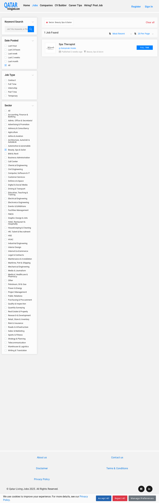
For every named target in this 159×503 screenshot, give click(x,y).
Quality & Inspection (17, 304)
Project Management (17, 292)
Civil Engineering (15, 169)
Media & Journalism (17, 271)
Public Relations (15, 296)
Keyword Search (14, 21)
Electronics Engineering (18, 202)
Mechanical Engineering (18, 267)
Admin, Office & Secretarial (20, 121)
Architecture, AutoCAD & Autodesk (19, 141)
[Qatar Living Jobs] (13, 6)
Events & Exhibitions (17, 206)
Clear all (150, 22)
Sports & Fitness (15, 335)
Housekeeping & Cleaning (19, 228)
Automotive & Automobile (19, 146)
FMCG (11, 214)
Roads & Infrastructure (18, 327)
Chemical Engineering (17, 165)
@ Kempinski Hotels (67, 48)
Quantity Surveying (16, 308)
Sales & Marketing (16, 331)
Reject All (120, 498)
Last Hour (12, 46)
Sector (8, 105)
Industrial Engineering (17, 243)
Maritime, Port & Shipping (19, 263)
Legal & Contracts (16, 255)
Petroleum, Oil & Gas (17, 284)
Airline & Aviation (15, 136)
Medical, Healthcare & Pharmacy (18, 275)
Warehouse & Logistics (18, 347)
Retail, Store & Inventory (18, 319)
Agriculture (13, 132)
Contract (12, 80)
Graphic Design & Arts (18, 218)
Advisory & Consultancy (18, 128)
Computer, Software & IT (19, 173)
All (9, 65)
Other (10, 280)
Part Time (12, 92)
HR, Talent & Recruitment (19, 232)
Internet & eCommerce (18, 251)
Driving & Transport (16, 189)
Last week (12, 54)
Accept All (103, 498)
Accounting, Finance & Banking (18, 116)
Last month (13, 61)
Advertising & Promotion (18, 124)
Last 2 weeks (14, 57)
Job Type (10, 74)
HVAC (10, 239)
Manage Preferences (142, 498)
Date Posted (11, 40)
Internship (12, 88)
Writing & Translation (17, 350)
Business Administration (19, 158)
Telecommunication (17, 343)
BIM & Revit (13, 154)
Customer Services (16, 177)
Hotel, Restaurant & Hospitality (16, 223)
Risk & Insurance (15, 323)
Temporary (13, 96)
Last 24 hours (14, 50)
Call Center (13, 161)
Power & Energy (15, 288)
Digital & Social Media (17, 185)
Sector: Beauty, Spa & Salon (60, 22)
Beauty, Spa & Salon (17, 150)
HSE (10, 236)
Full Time (12, 84)
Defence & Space (16, 181)
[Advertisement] (79, 380)
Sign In (149, 6)
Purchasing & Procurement (20, 300)
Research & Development (19, 315)
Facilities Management (18, 210)
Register (136, 6)
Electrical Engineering (17, 198)
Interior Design (14, 247)
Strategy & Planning (16, 339)
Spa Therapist (67, 44)
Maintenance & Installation (20, 259)
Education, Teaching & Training (18, 194)
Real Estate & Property (18, 311)
